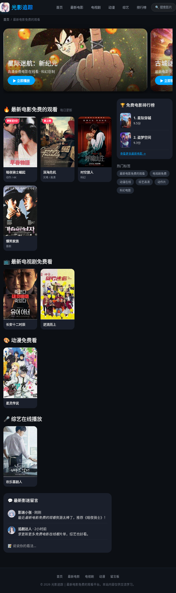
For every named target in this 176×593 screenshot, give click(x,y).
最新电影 (76, 7)
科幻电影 (125, 190)
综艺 (126, 7)
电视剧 (96, 7)
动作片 (162, 182)
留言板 (114, 576)
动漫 (111, 7)
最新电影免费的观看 (132, 173)
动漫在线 (125, 182)
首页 (59, 7)
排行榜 (141, 7)
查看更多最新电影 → (133, 153)
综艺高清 (144, 182)
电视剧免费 (160, 173)
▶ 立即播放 (21, 81)
